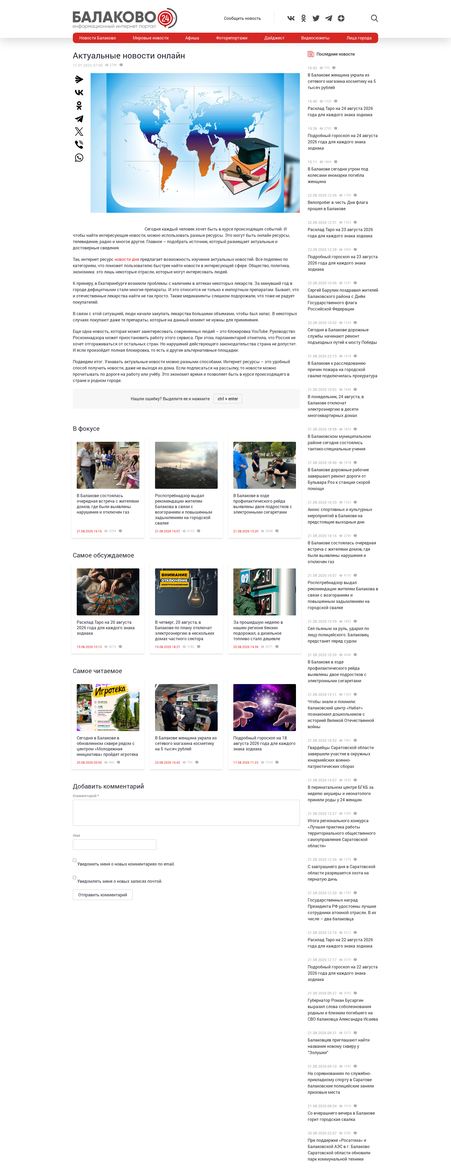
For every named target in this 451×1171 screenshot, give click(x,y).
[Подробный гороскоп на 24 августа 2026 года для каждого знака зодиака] (335, 128)
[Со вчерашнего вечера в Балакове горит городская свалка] (354, 1106)
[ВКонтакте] (81, 92)
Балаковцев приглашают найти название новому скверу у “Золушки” (339, 1046)
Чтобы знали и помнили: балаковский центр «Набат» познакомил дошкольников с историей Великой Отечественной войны (341, 714)
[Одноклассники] (81, 105)
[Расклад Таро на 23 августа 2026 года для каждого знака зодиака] (354, 222)
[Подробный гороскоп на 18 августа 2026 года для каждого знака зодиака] (264, 707)
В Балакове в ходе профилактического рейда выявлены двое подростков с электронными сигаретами (262, 504)
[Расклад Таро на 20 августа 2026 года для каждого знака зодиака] (108, 591)
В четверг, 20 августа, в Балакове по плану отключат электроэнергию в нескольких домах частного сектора (184, 630)
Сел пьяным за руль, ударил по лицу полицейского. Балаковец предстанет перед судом (338, 635)
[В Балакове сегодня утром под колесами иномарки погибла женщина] (335, 161)
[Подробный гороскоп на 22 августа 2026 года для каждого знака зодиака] (354, 959)
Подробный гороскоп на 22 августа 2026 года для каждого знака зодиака (343, 973)
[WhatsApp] (82, 157)
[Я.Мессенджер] (81, 79)
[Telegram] (81, 118)
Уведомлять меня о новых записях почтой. (119, 881)
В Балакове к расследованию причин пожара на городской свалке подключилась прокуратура (342, 369)
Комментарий (86, 795)
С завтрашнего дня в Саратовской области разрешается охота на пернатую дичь (341, 873)
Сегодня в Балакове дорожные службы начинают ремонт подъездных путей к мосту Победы (342, 336)
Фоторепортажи (231, 37)
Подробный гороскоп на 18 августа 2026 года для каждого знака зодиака (264, 743)
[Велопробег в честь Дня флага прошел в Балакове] (354, 195)
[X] (81, 131)
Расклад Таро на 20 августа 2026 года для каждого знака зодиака (106, 627)
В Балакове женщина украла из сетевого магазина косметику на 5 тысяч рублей (186, 743)
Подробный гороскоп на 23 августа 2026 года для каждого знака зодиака (343, 263)
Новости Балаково (97, 37)
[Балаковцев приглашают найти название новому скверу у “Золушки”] (354, 1032)
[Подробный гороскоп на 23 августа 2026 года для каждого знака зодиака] (354, 249)
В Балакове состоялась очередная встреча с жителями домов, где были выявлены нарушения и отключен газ (108, 504)
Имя (76, 835)
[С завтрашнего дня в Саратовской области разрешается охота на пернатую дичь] (354, 859)
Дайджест (274, 37)
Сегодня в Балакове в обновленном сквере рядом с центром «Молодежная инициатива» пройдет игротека (107, 746)
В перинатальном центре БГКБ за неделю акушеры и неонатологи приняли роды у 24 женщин (340, 793)
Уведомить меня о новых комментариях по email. (126, 864)
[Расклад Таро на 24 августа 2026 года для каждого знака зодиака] (335, 101)
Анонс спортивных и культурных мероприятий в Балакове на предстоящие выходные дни (340, 516)
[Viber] (81, 144)
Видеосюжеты (315, 37)
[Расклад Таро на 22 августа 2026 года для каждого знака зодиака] (354, 932)
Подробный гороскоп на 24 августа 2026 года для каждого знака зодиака (343, 142)
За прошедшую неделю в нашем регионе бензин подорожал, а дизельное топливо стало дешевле (258, 630)
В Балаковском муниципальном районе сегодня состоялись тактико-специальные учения (339, 442)
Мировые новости (151, 37)
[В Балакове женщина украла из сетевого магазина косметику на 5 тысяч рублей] (186, 707)
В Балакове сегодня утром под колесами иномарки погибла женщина (338, 175)
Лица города (359, 37)
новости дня (127, 259)
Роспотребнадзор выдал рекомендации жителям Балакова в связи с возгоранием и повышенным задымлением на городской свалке (183, 509)
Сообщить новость (242, 18)
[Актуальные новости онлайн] (120, 65)
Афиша (192, 37)
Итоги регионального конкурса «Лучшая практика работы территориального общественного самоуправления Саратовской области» (342, 833)
